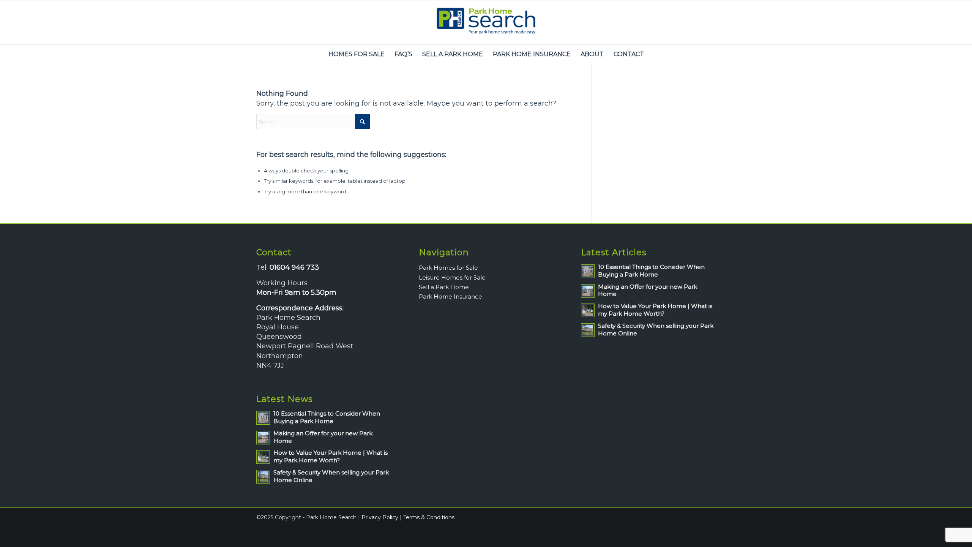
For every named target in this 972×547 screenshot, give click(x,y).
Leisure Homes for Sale (452, 277)
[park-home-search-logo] (486, 22)
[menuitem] (356, 54)
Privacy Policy (379, 517)
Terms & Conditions (428, 517)
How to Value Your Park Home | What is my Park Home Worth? (330, 456)
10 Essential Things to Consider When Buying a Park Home (326, 417)
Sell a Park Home (444, 287)
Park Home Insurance (450, 296)
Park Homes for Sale (448, 267)
